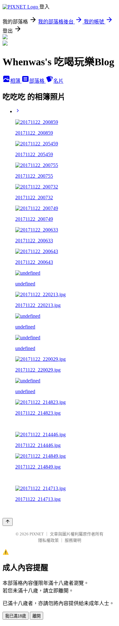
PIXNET (37, 534)
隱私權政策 (48, 540)
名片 (58, 81)
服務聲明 (73, 540)
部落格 (37, 81)
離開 (36, 616)
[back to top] (8, 522)
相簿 (16, 81)
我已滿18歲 (15, 616)
